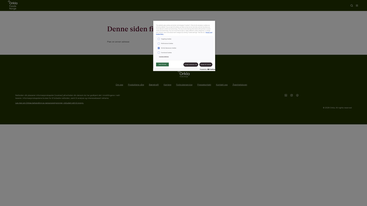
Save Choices (162, 64)
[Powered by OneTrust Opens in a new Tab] (207, 70)
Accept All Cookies (206, 64)
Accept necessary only (191, 64)
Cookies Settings (164, 56)
